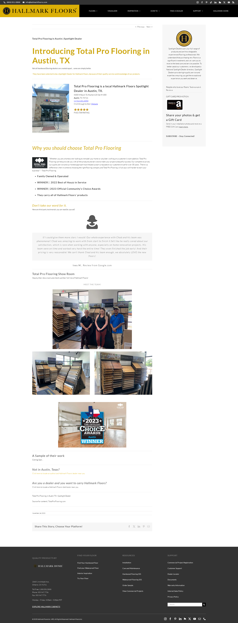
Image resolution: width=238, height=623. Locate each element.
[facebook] (202, 2)
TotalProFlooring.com (57, 501)
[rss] (233, 2)
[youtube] (229, 2)
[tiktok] (211, 2)
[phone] (204, 619)
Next (148, 27)
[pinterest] (207, 2)
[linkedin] (215, 2)
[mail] (199, 619)
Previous (140, 27)
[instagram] (198, 2)
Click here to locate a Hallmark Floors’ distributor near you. (55, 487)
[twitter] (224, 2)
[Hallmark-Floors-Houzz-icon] (220, 2)
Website (94, 104)
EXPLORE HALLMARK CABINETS (46, 606)
